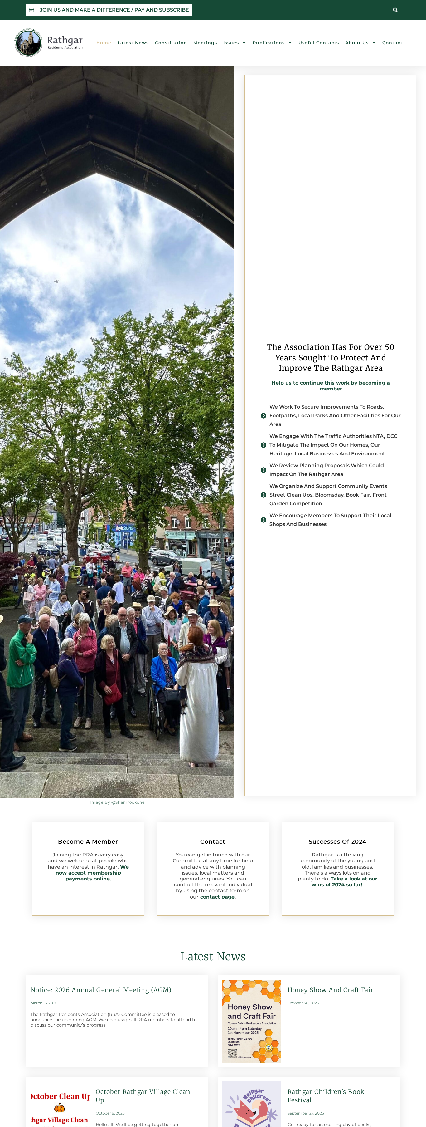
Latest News (133, 43)
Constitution (171, 43)
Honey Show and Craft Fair (331, 990)
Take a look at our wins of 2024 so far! (345, 882)
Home (103, 43)
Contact (392, 43)
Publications (269, 43)
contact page (217, 897)
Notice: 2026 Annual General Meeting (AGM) (101, 990)
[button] (395, 10)
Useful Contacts (318, 43)
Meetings (205, 43)
